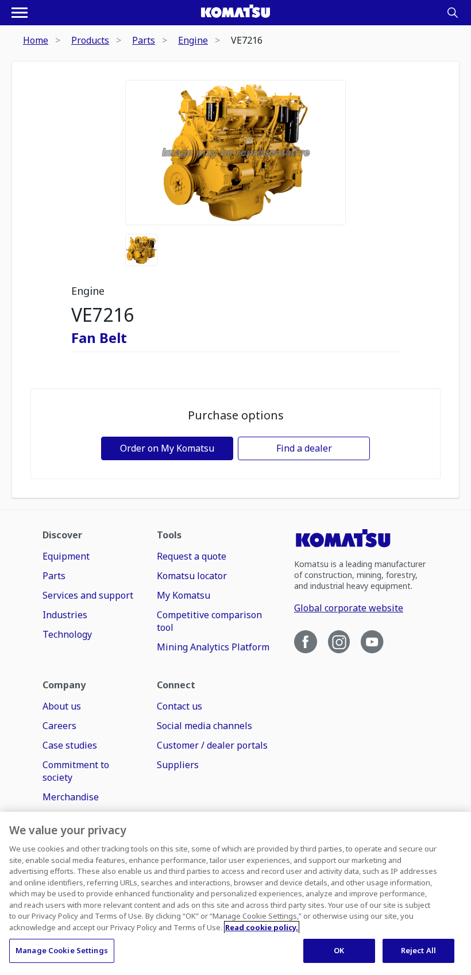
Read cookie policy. (261, 927)
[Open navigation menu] (19, 13)
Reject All (418, 950)
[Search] (453, 13)
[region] (235, 893)
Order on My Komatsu (167, 448)
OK (339, 950)
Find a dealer (304, 448)
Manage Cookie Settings (62, 950)
